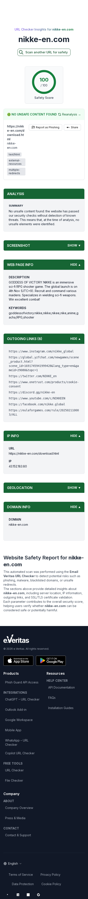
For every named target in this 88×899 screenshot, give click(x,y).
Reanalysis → (71, 114)
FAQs (52, 697)
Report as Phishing (47, 127)
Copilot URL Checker (20, 753)
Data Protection (23, 884)
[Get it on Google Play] (51, 661)
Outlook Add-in (15, 709)
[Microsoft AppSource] (28, 894)
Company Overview (19, 808)
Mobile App (13, 730)
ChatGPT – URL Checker (22, 699)
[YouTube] (7, 894)
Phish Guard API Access (21, 682)
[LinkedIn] (18, 894)
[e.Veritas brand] (44, 639)
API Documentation (61, 687)
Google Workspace (19, 720)
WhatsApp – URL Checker (16, 742)
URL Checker (14, 770)
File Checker (14, 780)
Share (74, 127)
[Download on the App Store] (18, 661)
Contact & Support (18, 835)
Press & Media (15, 818)
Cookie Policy (51, 884)
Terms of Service (21, 874)
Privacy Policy (50, 874)
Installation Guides (60, 708)
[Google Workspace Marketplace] (38, 894)
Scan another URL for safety (46, 52)
